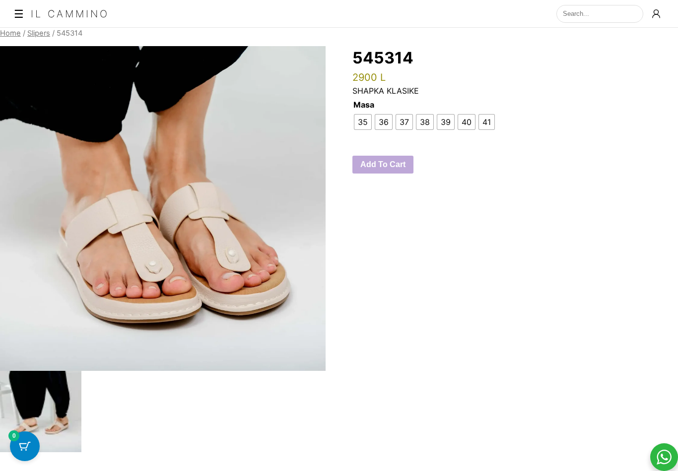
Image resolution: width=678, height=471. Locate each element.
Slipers (38, 33)
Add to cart (383, 164)
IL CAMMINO (70, 14)
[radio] (362, 122)
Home (10, 33)
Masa (363, 105)
